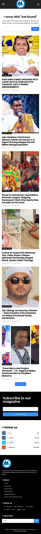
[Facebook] (4, 506)
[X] (13, 509)
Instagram (20, 506)
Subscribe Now (20, 414)
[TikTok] (4, 509)
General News (7, 75)
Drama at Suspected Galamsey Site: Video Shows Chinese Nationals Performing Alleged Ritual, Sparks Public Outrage (18, 256)
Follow (37, 438)
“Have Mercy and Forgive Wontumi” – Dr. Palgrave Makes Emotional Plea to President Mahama (19, 372)
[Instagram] (15, 506)
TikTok (8, 509)
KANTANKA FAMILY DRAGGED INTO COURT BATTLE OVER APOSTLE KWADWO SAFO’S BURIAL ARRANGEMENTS (20, 83)
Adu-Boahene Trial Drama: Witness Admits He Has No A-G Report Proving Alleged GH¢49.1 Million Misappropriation (18, 141)
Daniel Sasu (6, 90)
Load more (19, 384)
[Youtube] (18, 509)
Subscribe (36, 447)
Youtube (22, 509)
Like (38, 433)
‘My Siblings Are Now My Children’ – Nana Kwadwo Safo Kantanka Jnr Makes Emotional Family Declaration (20, 314)
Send (36, 521)
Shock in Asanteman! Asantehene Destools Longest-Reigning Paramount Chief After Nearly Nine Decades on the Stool (20, 199)
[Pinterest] (26, 506)
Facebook (9, 506)
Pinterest (30, 506)
